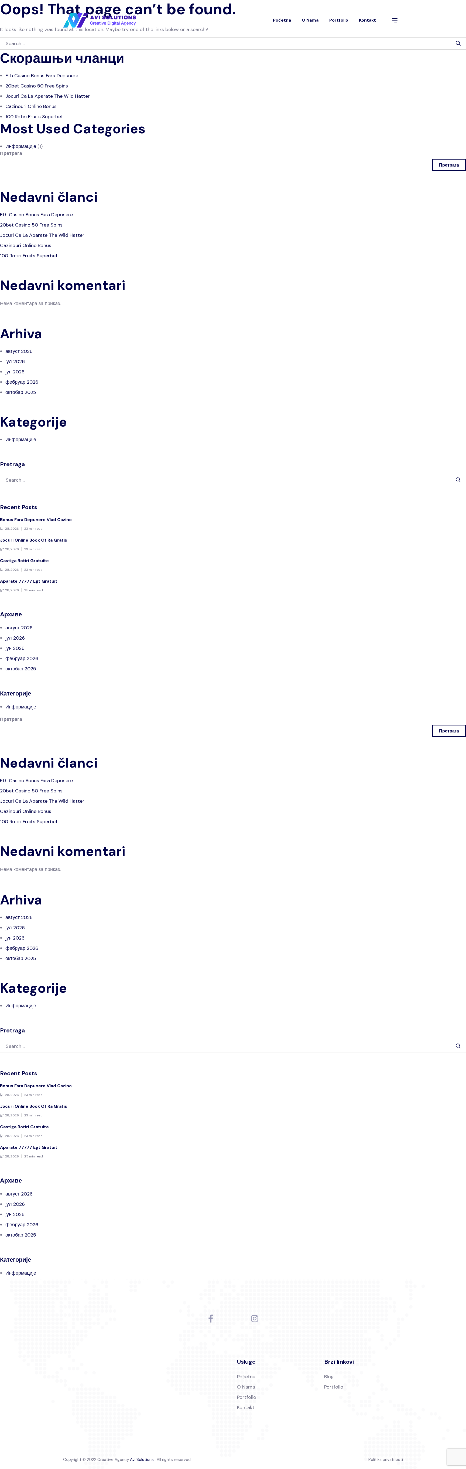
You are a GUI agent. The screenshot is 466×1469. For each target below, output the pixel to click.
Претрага (11, 153)
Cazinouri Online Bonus (31, 106)
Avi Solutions (142, 1459)
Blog (329, 1376)
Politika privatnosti (385, 1459)
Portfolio (338, 20)
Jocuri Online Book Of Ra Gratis (33, 540)
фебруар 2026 (21, 382)
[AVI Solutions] (99, 20)
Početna (282, 20)
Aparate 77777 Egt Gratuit (28, 581)
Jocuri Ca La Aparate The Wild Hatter (47, 96)
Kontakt (367, 20)
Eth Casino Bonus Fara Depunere (41, 75)
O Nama (310, 20)
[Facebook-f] (210, 1319)
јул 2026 (15, 361)
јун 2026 (15, 372)
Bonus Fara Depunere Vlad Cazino (36, 519)
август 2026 (19, 351)
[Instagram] (254, 1319)
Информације (20, 146)
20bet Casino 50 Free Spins (36, 86)
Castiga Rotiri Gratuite (24, 560)
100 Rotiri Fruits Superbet (34, 116)
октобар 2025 (20, 392)
